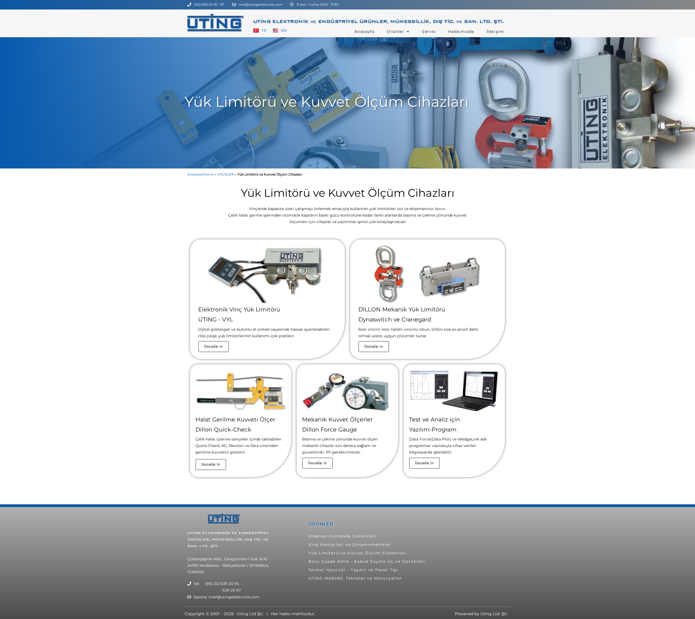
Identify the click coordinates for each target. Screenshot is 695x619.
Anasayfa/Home (200, 174)
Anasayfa (364, 31)
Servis (428, 31)
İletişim (495, 31)
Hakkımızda (461, 31)
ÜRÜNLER (225, 174)
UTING (194, 533)
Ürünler (395, 31)
